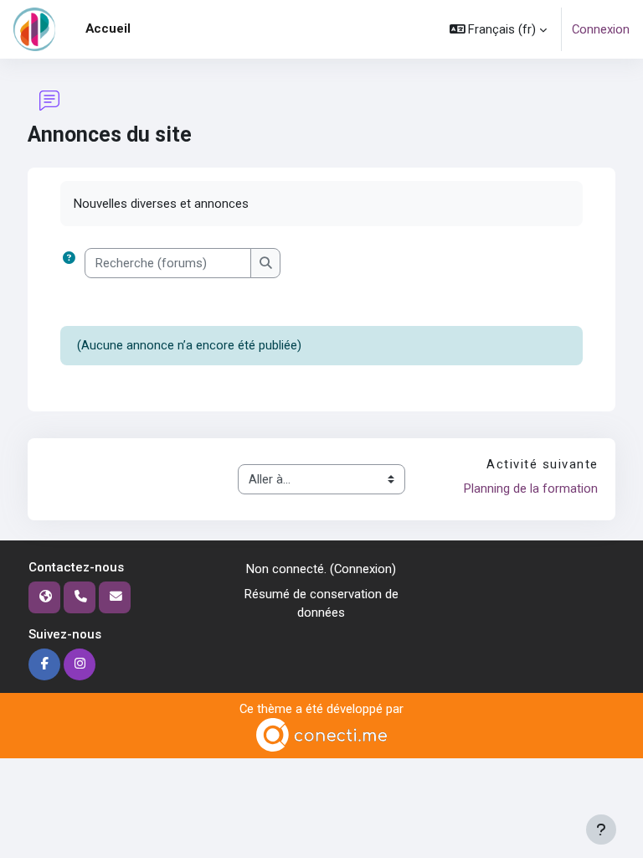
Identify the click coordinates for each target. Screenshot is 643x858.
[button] (498, 29)
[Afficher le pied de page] (601, 829)
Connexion (601, 29)
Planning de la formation (531, 488)
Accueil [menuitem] (108, 28)
